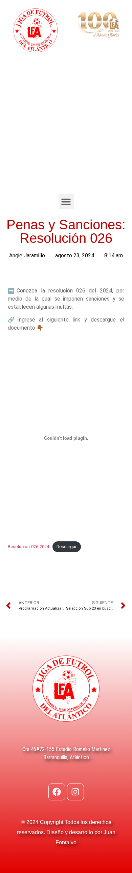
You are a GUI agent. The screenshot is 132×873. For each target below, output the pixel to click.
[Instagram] (75, 792)
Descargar (66, 546)
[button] (66, 201)
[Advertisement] (66, 125)
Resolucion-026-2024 (28, 546)
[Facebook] (56, 792)
